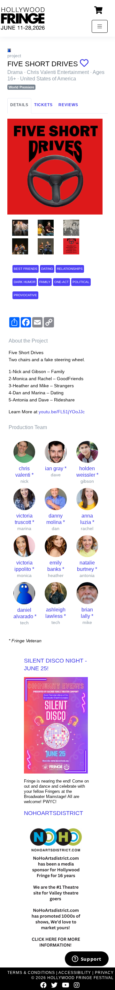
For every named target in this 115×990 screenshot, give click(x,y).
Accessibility (74, 972)
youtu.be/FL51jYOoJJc (62, 411)
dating (47, 268)
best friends (25, 268)
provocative (25, 295)
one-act (61, 282)
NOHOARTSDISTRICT (53, 813)
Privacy (104, 972)
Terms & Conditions (31, 972)
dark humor (24, 282)
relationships (70, 268)
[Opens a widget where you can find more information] (87, 959)
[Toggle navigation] (100, 26)
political (81, 282)
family (44, 282)
